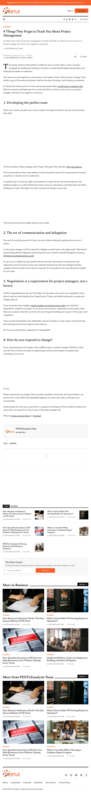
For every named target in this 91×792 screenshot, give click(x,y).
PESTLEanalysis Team (14, 48)
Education (51, 747)
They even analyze (74, 167)
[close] (88, 2)
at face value (60, 306)
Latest (6, 506)
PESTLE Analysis (14, 789)
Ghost (34, 789)
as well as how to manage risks (70, 86)
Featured (14, 506)
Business (7, 27)
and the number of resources (43, 306)
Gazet (41, 789)
